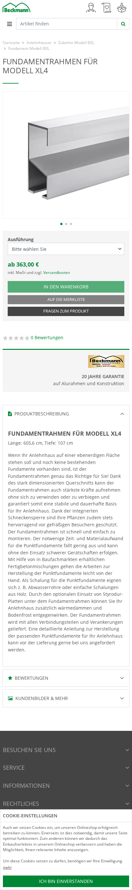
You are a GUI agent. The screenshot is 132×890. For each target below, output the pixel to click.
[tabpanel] (66, 155)
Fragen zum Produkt (66, 311)
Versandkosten (56, 272)
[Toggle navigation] (9, 24)
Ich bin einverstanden (66, 881)
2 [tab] (66, 224)
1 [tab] (61, 224)
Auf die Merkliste (66, 299)
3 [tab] (71, 224)
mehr (7, 867)
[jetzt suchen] (123, 24)
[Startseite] (16, 7)
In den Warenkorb (72, 286)
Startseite (11, 42)
